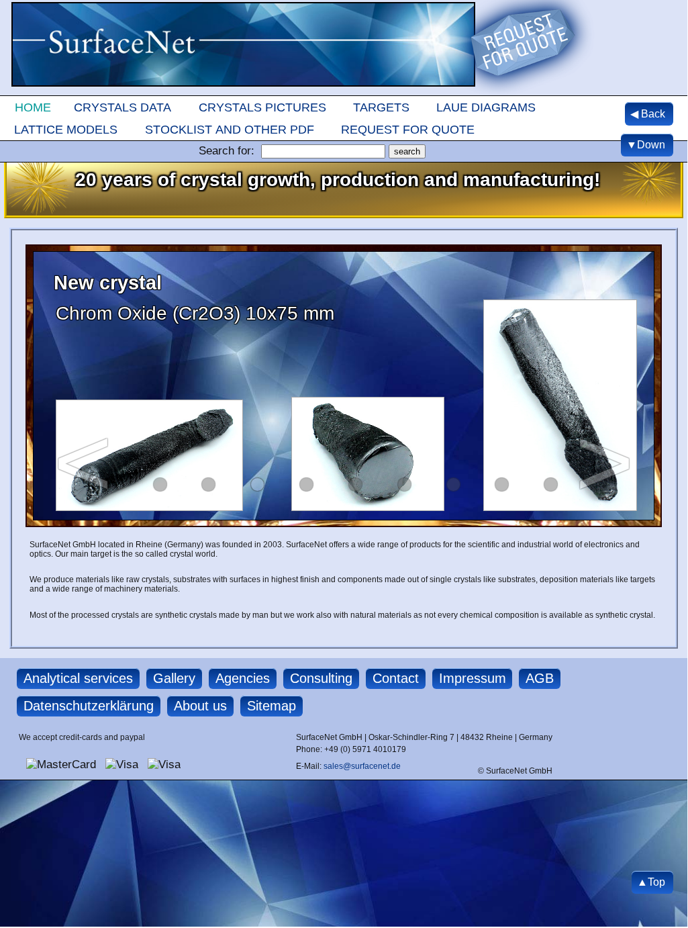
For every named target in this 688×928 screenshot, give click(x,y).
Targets (381, 107)
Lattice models (65, 129)
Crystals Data (122, 107)
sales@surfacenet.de (362, 766)
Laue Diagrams (486, 107)
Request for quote (408, 129)
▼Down (645, 144)
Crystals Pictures (262, 107)
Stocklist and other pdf (229, 129)
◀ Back (647, 114)
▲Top (651, 882)
